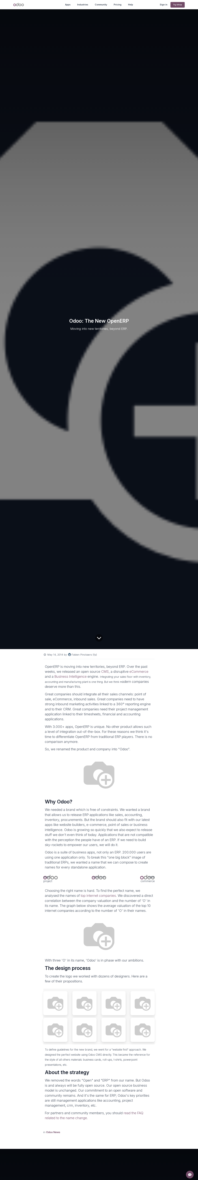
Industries (82, 4)
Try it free (177, 5)
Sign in (163, 4)
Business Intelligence (70, 676)
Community (101, 4)
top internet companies (98, 896)
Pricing (117, 4)
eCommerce (138, 672)
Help (130, 4)
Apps (68, 4)
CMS (105, 672)
